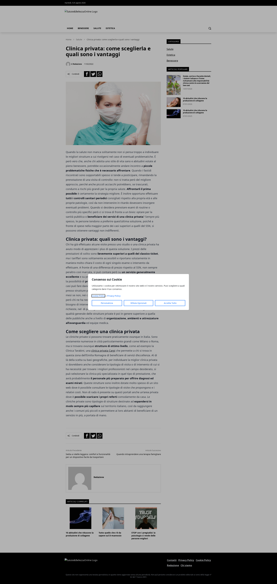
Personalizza (107, 303)
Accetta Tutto (170, 303)
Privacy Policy (113, 295)
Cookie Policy (98, 295)
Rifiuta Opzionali (139, 303)
